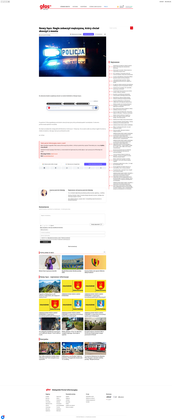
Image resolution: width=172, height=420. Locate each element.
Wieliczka (58, 410)
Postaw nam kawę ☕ (88, 34)
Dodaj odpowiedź (95, 224)
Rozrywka (83, 6)
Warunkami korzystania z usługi (54, 237)
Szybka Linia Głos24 (95, 6)
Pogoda (67, 396)
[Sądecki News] (115, 397)
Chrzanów (48, 402)
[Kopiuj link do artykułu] (89, 168)
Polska (67, 403)
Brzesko (47, 400)
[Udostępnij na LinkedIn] (55, 168)
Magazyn (68, 398)
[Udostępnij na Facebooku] (44, 168)
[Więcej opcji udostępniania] (100, 168)
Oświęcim (58, 400)
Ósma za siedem (69, 407)
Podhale (58, 402)
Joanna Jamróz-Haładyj (45, 35)
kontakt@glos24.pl (49, 156)
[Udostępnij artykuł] (105, 34)
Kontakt (87, 402)
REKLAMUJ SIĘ (168, 1)
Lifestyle (68, 400)
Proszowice (58, 403)
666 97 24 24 (54, 154)
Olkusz (57, 398)
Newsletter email (90, 396)
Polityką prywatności (65, 237)
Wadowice (58, 409)
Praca (106, 6)
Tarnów (58, 407)
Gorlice (47, 405)
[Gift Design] (109, 399)
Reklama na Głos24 (90, 398)
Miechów (48, 409)
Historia (75, 6)
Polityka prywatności (90, 400)
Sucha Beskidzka (60, 405)
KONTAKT (162, 1)
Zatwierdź (45, 242)
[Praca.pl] (109, 397)
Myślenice (48, 410)
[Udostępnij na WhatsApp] (67, 168)
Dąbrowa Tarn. (49, 403)
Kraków (47, 396)
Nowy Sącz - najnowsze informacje (54, 277)
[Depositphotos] (121, 397)
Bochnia (47, 398)
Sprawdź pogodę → (129, 7)
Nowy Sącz (58, 396)
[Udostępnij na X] (78, 168)
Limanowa (48, 407)
